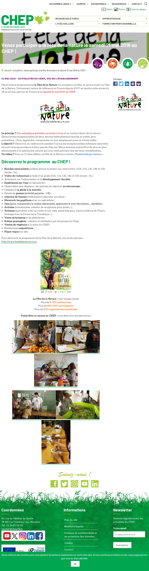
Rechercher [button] (146, 4)
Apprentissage (111, 18)
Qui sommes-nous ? (60, 3)
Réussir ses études (67, 18)
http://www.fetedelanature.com (19, 241)
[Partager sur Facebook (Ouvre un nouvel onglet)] (115, 84)
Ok (75, 563)
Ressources (119, 3)
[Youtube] (84, 483)
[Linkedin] (95, 483)
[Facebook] (54, 483)
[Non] (145, 561)
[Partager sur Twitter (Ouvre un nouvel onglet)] (121, 84)
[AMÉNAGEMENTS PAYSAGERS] (97, 64)
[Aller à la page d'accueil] (25, 18)
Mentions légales (74, 526)
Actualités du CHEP (31, 78)
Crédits (68, 542)
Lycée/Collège (64, 23)
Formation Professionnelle (119, 23)
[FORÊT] (127, 64)
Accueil (7, 70)
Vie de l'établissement (62, 78)
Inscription (122, 545)
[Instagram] (74, 483)
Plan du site (70, 519)
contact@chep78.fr (12, 528)
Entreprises (98, 3)
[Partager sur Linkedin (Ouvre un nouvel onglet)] (127, 84)
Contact (137, 3)
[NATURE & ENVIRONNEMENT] (112, 64)
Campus (81, 3)
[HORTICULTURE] (142, 64)
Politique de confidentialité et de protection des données (80, 534)
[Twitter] (64, 483)
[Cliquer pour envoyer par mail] (133, 84)
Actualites (17, 70)
